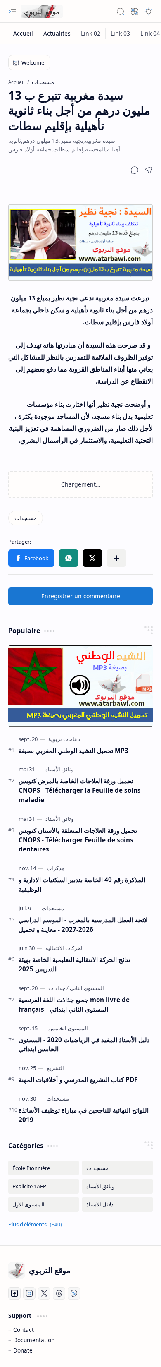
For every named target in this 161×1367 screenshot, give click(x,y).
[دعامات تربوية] (64, 739)
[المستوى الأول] (43, 1204)
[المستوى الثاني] (85, 988)
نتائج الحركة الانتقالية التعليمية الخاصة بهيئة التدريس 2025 (74, 964)
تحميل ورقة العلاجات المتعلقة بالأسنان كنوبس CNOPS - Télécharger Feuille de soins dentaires (78, 840)
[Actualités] (57, 33)
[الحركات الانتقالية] (64, 948)
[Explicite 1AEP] (43, 1186)
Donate (23, 1350)
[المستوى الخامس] (68, 1028)
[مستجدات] (25, 518)
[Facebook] (14, 1293)
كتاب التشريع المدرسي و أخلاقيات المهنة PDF (78, 1079)
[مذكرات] (55, 868)
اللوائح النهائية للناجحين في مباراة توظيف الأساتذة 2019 (84, 1115)
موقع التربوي (41, 11)
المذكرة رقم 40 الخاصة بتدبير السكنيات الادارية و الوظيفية (82, 884)
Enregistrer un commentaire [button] (80, 596)
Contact (23, 1329)
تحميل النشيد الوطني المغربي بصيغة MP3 (73, 750)
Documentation (33, 1340)
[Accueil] (23, 33)
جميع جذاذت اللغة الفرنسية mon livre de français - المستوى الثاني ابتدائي (74, 1004)
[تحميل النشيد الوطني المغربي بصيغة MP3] (80, 686)
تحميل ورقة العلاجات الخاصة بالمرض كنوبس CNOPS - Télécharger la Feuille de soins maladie (80, 790)
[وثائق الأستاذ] (59, 769)
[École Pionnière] (43, 1168)
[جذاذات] (56, 988)
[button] (12, 11)
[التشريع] (55, 1068)
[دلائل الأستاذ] (117, 1204)
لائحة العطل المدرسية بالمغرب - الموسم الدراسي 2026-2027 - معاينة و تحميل (83, 924)
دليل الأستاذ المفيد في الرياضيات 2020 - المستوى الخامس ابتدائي (84, 1044)
